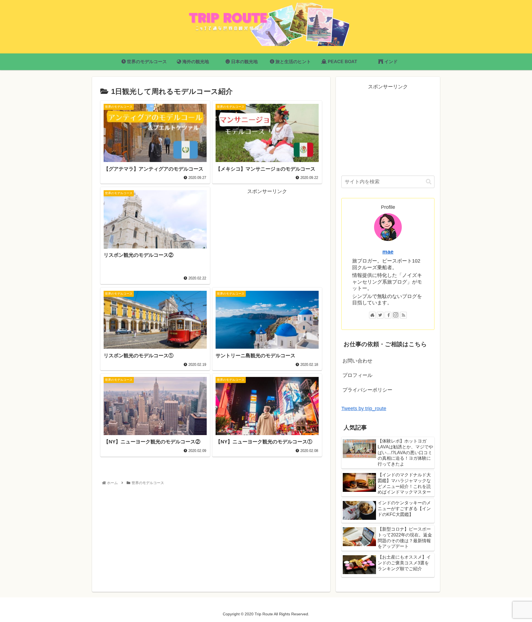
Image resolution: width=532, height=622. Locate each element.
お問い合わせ (357, 361)
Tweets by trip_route (363, 408)
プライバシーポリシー (367, 390)
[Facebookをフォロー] (388, 315)
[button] (429, 182)
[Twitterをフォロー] (380, 315)
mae (387, 252)
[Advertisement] (267, 234)
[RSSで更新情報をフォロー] (403, 315)
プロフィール (357, 375)
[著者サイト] (372, 315)
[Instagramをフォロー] (395, 315)
